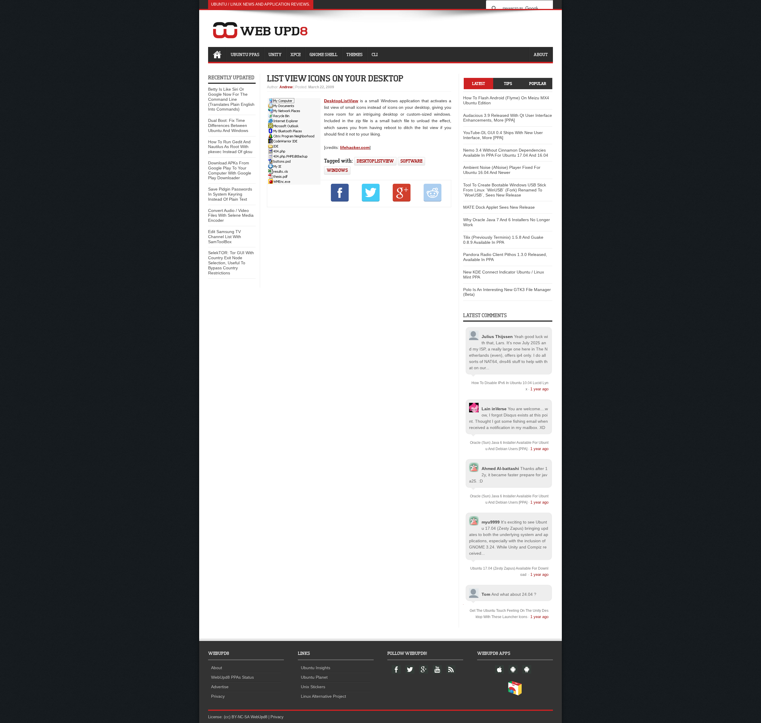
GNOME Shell (323, 54)
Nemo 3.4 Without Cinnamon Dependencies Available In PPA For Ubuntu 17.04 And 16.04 (505, 153)
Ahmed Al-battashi (500, 468)
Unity (275, 54)
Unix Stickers (313, 686)
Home (217, 54)
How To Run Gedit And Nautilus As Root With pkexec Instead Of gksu (230, 146)
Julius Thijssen (497, 336)
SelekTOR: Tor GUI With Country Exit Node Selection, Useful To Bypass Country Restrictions (231, 262)
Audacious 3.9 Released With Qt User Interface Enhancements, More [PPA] (507, 118)
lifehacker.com (355, 147)
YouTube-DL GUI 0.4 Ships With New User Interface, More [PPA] (503, 135)
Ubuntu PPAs (245, 54)
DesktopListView (341, 100)
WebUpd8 (259, 717)
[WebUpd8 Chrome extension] (514, 694)
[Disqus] (359, 292)
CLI (375, 54)
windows (337, 170)
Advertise (220, 686)
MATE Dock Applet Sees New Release (499, 207)
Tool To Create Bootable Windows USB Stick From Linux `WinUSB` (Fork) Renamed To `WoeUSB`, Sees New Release (504, 190)
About (541, 54)
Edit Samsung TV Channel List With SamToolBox (224, 236)
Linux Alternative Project (323, 696)
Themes (354, 54)
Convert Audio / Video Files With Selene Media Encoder (231, 215)
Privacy (218, 696)
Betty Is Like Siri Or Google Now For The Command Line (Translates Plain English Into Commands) (231, 99)
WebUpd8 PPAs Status (232, 677)
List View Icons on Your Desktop (335, 78)
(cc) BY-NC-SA (236, 717)
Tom (486, 594)
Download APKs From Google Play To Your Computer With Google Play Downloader (229, 170)
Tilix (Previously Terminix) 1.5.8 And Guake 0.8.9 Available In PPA (503, 240)
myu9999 (491, 522)
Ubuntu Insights (315, 667)
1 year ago (539, 389)
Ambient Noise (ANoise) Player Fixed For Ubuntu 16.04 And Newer (501, 170)
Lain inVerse (494, 408)
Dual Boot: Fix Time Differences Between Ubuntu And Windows (228, 125)
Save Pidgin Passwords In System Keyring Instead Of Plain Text (230, 194)
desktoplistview (375, 161)
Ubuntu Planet (314, 677)
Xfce (295, 54)
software (411, 161)
